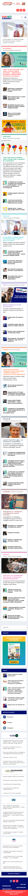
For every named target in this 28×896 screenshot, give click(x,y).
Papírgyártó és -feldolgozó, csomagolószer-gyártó (16, 526)
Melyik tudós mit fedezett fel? (16, 704)
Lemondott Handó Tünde (10, 757)
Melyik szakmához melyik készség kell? (12, 305)
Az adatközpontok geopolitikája (12, 784)
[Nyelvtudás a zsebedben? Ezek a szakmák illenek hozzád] (5, 89)
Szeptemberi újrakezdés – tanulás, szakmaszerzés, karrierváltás (15, 262)
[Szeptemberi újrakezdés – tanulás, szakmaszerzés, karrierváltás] (5, 262)
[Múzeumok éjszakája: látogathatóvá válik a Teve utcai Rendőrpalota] (5, 616)
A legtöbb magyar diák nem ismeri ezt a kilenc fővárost (16, 325)
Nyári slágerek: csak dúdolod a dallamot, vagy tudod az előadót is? (16, 340)
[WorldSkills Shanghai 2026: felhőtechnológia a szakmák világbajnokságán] (5, 106)
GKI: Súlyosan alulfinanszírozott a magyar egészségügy (12, 747)
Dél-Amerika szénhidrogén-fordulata (13, 780)
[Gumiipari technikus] (5, 533)
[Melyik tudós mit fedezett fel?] (5, 318)
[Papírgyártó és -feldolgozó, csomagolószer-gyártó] (5, 526)
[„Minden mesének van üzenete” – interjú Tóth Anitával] (5, 590)
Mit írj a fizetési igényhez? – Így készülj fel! (16, 385)
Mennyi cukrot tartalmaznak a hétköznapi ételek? (16, 332)
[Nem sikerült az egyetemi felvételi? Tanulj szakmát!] (5, 270)
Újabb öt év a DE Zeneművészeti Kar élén (13, 862)
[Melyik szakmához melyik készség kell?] (14, 295)
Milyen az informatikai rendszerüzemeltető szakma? (14, 115)
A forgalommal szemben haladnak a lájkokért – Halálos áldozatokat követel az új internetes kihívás (14, 762)
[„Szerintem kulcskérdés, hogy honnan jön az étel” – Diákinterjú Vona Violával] (5, 201)
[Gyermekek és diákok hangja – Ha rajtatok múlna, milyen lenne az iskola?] (14, 227)
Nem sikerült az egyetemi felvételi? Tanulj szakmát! (15, 269)
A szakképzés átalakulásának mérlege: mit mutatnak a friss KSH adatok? (16, 454)
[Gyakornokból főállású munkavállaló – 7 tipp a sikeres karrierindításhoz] (5, 401)
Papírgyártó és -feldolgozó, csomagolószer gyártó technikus (12, 513)
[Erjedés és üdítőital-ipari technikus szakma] (5, 540)
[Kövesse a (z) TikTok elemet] (24, 10)
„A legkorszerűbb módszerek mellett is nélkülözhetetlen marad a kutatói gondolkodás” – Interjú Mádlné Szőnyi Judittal (13, 814)
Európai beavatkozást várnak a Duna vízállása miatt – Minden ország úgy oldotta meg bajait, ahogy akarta (13, 742)
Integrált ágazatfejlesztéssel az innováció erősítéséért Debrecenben (12, 867)
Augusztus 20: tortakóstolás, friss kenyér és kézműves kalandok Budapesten (13, 577)
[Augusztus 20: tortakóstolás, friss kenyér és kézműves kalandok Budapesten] (14, 565)
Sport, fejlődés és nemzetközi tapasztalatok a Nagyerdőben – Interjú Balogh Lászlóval (13, 807)
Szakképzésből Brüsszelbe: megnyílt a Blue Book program (16, 484)
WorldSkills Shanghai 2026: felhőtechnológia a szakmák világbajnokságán (16, 106)
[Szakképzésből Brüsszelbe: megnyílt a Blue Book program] (5, 484)
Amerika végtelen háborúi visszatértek (13, 776)
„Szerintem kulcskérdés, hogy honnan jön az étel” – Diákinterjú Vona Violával (16, 201)
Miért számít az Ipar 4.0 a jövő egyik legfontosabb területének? (16, 98)
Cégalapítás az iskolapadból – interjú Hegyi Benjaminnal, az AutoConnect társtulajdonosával (14, 411)
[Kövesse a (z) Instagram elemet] (21, 10)
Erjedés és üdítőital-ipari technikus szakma (15, 540)
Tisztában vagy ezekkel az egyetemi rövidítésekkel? (13, 851)
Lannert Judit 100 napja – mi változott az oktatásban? (13, 440)
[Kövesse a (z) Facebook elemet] (17, 10)
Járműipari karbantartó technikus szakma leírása (15, 547)
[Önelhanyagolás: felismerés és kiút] (5, 194)
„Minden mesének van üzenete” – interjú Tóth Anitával (15, 591)
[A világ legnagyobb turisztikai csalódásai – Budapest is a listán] (5, 608)
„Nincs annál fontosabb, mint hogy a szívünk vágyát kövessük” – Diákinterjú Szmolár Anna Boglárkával (13, 827)
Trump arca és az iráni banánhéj (12, 793)
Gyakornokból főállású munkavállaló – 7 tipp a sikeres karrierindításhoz (15, 402)
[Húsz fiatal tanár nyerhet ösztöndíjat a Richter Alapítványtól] (5, 277)
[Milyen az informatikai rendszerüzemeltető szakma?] (5, 114)
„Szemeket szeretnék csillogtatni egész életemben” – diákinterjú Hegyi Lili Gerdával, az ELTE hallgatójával (14, 372)
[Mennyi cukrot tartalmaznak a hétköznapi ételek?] (5, 332)
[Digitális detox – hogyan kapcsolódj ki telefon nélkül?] (5, 209)
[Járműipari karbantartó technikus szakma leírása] (5, 547)
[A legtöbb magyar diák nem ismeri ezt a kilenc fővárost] (5, 325)
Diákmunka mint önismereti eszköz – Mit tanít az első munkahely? (13, 846)
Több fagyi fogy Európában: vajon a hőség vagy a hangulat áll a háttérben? (14, 159)
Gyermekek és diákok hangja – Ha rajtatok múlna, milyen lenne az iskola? (14, 41)
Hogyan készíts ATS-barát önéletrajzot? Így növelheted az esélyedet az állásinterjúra (16, 393)
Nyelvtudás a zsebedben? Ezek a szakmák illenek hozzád (15, 90)
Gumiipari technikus (14, 532)
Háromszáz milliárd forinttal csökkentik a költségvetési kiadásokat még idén (14, 752)
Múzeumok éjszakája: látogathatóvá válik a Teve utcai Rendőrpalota (15, 617)
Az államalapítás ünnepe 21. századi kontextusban (13, 832)
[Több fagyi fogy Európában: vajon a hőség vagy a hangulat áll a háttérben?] (14, 147)
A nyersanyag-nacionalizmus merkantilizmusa (11, 788)
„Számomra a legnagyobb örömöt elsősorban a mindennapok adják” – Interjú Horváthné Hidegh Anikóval (14, 253)
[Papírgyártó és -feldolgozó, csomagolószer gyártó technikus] (14, 501)
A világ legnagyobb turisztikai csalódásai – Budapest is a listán (16, 609)
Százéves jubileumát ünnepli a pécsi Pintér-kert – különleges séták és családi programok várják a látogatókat (14, 600)
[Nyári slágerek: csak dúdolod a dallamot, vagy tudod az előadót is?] (5, 339)
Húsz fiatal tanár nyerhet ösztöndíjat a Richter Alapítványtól (15, 277)
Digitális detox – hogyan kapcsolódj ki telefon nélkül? (16, 209)
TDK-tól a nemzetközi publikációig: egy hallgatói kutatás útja (13, 820)
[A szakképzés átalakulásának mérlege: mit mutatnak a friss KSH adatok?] (5, 453)
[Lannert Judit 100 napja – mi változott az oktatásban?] (14, 430)
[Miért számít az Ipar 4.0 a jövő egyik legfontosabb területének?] (5, 97)
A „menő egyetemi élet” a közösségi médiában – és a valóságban (13, 857)
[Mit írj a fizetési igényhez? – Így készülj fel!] (5, 386)
